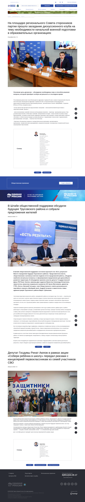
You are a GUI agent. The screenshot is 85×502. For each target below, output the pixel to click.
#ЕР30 (37, 172)
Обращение (47, 5)
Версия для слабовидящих (71, 2)
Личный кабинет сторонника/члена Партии (66, 5)
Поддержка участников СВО (42, 12)
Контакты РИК (12, 476)
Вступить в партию (73, 9)
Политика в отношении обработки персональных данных (20, 496)
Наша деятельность (29, 9)
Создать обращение (66, 183)
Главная (9, 16)
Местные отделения (42, 9)
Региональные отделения (48, 473)
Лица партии (18, 9)
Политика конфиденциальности (14, 495)
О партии (9, 9)
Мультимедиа (62, 9)
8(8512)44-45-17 (69, 475)
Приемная (53, 9)
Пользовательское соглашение (14, 494)
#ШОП (47, 346)
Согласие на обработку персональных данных (17, 497)
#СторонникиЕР (47, 172)
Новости (22, 16)
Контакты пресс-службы (31, 476)
